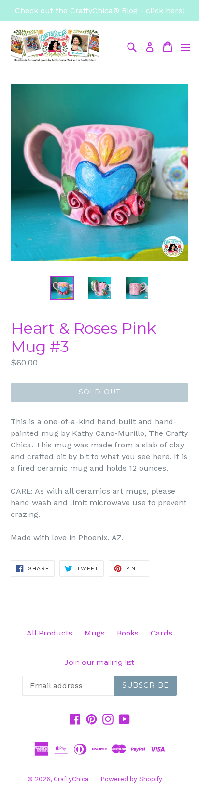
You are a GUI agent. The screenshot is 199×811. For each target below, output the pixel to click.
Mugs (95, 632)
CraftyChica (71, 779)
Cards (161, 632)
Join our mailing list (99, 662)
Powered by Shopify (131, 779)
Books (128, 632)
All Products (49, 632)
